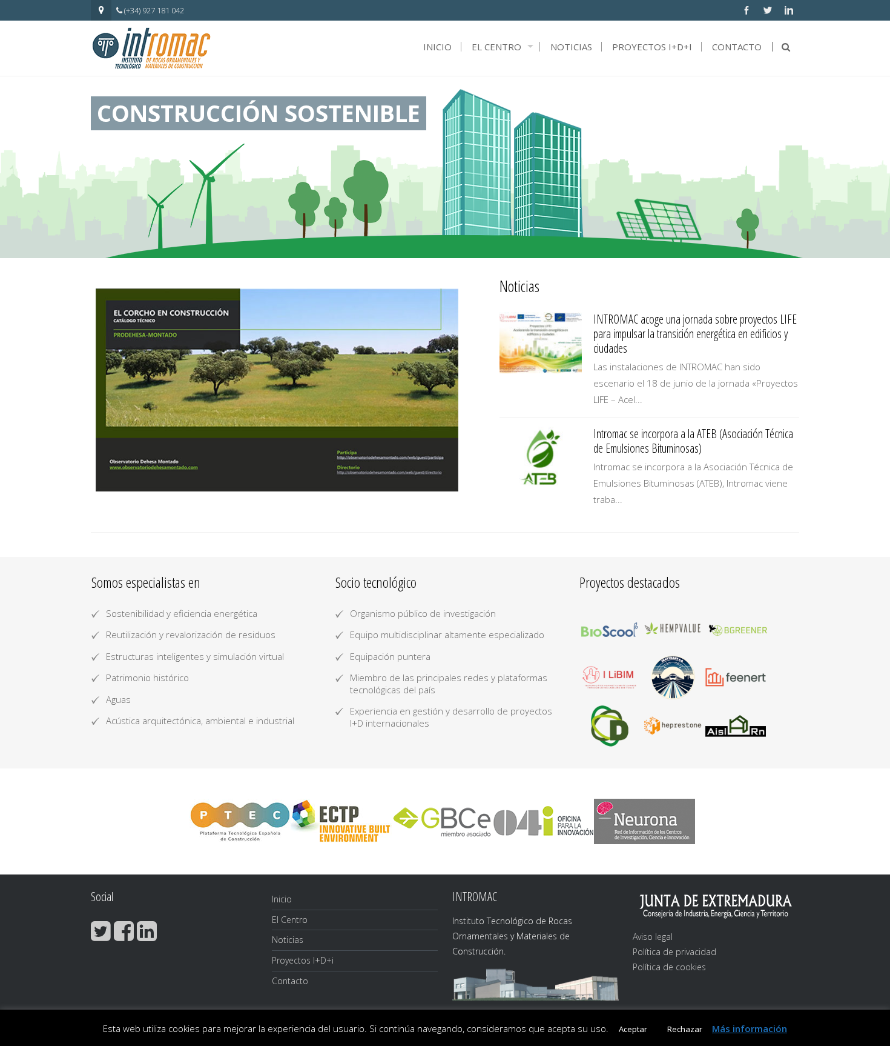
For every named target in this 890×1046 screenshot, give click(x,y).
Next (446, 390)
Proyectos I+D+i (652, 47)
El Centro (496, 47)
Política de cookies (669, 967)
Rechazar (684, 1029)
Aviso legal (653, 936)
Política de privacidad (674, 952)
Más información (749, 1028)
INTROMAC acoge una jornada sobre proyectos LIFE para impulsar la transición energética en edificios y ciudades (695, 333)
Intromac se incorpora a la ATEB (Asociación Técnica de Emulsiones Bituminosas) (693, 440)
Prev (114, 390)
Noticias (571, 47)
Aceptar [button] (633, 1029)
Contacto (737, 47)
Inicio (437, 47)
